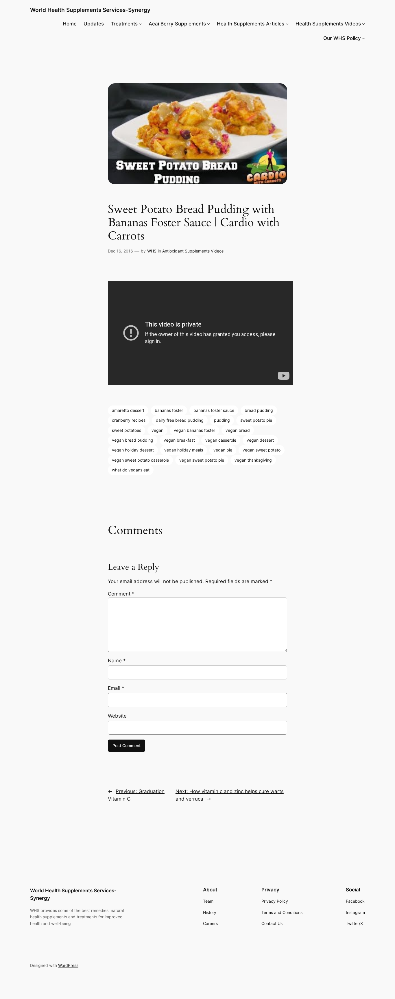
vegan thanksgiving (253, 460)
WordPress (68, 965)
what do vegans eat (130, 469)
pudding (222, 420)
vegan (157, 430)
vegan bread (238, 430)
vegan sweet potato (261, 449)
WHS (151, 250)
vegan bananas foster (194, 430)
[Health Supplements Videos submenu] (363, 23)
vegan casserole (220, 440)
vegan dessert (260, 440)
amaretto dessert (128, 410)
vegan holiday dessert (133, 449)
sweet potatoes (126, 430)
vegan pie (222, 449)
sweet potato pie (256, 420)
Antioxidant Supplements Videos (193, 250)
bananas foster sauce (213, 410)
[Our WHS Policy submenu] (363, 38)
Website (117, 716)
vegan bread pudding (132, 440)
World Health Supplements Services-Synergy (90, 9)
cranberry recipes (128, 420)
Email (116, 688)
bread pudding (259, 410)
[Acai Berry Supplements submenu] (208, 23)
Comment (121, 594)
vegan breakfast (179, 440)
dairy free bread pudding (180, 420)
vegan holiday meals (183, 449)
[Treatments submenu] (140, 23)
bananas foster (169, 410)
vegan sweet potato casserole (140, 460)
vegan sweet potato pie (201, 460)
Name (117, 660)
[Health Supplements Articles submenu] (287, 23)
